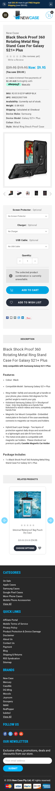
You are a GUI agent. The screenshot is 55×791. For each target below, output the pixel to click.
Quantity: (27, 255)
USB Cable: (27, 240)
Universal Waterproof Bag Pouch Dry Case (28, 531)
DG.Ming (7, 690)
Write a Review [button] (16, 59)
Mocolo (7, 693)
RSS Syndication (11, 658)
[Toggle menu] (5, 15)
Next (51, 194)
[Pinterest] (28, 317)
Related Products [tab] (27, 479)
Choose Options (25, 548)
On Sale (7, 581)
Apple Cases (9, 584)
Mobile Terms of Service (15, 623)
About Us (8, 639)
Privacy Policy (10, 627)
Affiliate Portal (10, 620)
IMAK (6, 705)
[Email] (11, 317)
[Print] (15, 317)
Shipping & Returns (12, 654)
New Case (8, 678)
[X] (19, 317)
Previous (4, 194)
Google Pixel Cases (13, 592)
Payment (7, 647)
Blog (5, 650)
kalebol (7, 713)
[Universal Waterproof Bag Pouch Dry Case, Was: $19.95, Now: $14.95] (27, 504)
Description (27, 339)
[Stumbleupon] (21, 734)
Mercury (7, 682)
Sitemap (7, 662)
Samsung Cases (11, 588)
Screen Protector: (27, 210)
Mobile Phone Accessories (17, 600)
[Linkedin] (22, 317)
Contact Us (9, 643)
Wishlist (39, 548)
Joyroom (7, 697)
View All (7, 604)
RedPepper (8, 709)
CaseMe (7, 686)
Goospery (8, 701)
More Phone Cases (12, 596)
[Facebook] (7, 317)
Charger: (27, 225)
